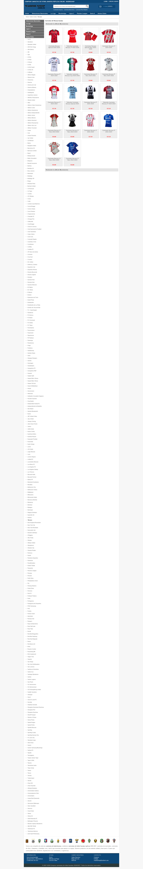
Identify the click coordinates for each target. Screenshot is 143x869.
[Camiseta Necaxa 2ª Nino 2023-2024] (72, 120)
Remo (29, 641)
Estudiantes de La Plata (33, 305)
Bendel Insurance (32, 163)
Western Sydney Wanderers (34, 823)
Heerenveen (30, 391)
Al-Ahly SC (30, 69)
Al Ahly (29, 57)
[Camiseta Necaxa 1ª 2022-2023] (90, 120)
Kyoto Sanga (30, 444)
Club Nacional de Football (34, 229)
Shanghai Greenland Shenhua (35, 707)
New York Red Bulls (32, 527)
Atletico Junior (31, 115)
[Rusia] (77, 841)
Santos (29, 677)
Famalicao (30, 312)
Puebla (29, 611)
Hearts (29, 388)
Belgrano (29, 161)
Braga (29, 181)
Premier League (82, 13)
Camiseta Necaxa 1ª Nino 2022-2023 (54, 159)
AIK (28, 52)
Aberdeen (30, 42)
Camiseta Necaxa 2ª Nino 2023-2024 (72, 131)
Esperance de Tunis (32, 297)
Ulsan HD (30, 783)
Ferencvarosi (30, 330)
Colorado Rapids (32, 239)
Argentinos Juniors (32, 95)
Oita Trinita (30, 537)
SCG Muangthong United (34, 689)
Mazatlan (29, 484)
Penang (29, 573)
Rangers (29, 621)
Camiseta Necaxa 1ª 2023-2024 (54, 103)
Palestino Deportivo (32, 558)
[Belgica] (95, 841)
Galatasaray (30, 350)
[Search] (87, 6)
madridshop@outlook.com (101, 860)
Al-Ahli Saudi (30, 67)
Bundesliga (62, 13)
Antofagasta (30, 92)
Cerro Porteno (31, 211)
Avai (28, 133)
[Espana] (27, 841)
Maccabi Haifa (31, 474)
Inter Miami (30, 408)
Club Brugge (30, 224)
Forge (29, 345)
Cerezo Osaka (31, 209)
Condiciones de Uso (32, 860)
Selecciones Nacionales (40, 13)
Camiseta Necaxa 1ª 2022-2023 (90, 131)
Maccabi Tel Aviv (31, 477)
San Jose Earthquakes (33, 664)
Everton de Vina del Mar (33, 307)
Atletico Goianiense (32, 110)
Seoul (29, 697)
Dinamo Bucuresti (32, 272)
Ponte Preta (30, 588)
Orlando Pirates (31, 550)
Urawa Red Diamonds (33, 798)
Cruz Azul (30, 257)
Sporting (29, 730)
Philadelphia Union (32, 580)
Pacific (29, 555)
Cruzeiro (29, 259)
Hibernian (30, 393)
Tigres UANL (30, 760)
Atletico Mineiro (31, 118)
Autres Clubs (102, 13)
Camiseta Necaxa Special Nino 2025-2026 (90, 47)
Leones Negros (31, 457)
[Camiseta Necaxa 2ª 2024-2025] (54, 64)
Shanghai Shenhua (32, 712)
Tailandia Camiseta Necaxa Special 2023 (72, 103)
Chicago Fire (30, 219)
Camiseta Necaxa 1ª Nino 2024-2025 (90, 74)
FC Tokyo (29, 325)
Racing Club (30, 618)
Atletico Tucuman (32, 128)
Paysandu (30, 568)
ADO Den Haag (31, 47)
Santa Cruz (30, 672)
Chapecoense (31, 214)
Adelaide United (31, 44)
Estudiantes (30, 302)
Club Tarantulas (31, 231)
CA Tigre (29, 191)
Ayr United (30, 138)
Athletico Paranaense (33, 97)
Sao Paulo (30, 682)
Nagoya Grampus (32, 512)
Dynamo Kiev (31, 279)
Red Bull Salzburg (32, 636)
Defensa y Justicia (32, 264)
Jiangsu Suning (31, 421)
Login (105, 1)
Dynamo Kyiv (31, 282)
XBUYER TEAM (31, 826)
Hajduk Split (30, 376)
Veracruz (29, 808)
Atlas (28, 102)
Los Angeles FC (31, 467)
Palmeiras (30, 560)
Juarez (29, 426)
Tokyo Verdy (30, 768)
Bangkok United (31, 145)
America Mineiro (31, 87)
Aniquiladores (31, 90)
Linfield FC (30, 459)
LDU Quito (30, 449)
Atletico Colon (31, 107)
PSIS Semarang (31, 606)
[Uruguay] (58, 841)
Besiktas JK (30, 168)
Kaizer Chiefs (31, 431)
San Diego (30, 661)
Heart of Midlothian (32, 386)
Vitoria (29, 813)
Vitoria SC (30, 816)
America (29, 82)
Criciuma (29, 254)
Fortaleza (29, 348)
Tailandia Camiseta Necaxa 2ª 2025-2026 (72, 46)
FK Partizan (30, 338)
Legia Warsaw (31, 451)
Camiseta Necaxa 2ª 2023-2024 (90, 103)
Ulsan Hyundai (31, 785)
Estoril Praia (30, 300)
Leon (28, 454)
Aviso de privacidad (32, 857)
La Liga (53, 13)
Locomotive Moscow (32, 462)
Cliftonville (30, 221)
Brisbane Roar (31, 183)
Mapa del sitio (75, 859)
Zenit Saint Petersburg (33, 833)
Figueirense (30, 335)
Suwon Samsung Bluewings (34, 747)
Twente (29, 780)
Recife (29, 631)
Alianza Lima (30, 77)
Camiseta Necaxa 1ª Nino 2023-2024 (54, 131)
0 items (106, 6)
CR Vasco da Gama (32, 252)
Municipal (30, 510)
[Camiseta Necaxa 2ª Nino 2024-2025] (108, 64)
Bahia (29, 143)
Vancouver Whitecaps (33, 803)
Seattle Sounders (32, 692)
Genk (28, 355)
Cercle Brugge (31, 206)
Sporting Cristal (31, 732)
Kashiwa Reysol (31, 436)
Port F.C (29, 593)
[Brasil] (39, 841)
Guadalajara (30, 365)
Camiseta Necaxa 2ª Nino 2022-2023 (72, 159)
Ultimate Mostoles (32, 788)
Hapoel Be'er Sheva (32, 378)
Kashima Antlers (31, 434)
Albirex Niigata (31, 75)
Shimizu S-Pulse (31, 717)
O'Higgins (30, 535)
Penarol (29, 575)
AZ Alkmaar (30, 140)
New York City (31, 525)
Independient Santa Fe (33, 403)
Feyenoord (30, 333)
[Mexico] (102, 841)
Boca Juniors (30, 171)
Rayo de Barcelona (32, 623)
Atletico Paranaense (32, 123)
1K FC (29, 39)
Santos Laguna (31, 679)
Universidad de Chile (33, 793)
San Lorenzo (30, 666)
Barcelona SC (31, 148)
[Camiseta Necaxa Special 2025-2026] (54, 36)
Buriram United (31, 186)
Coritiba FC (30, 249)
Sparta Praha (31, 725)
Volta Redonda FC (32, 818)
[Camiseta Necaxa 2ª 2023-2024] (90, 92)
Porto (28, 598)
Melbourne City (31, 487)
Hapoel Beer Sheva (32, 381)
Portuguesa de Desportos (34, 603)
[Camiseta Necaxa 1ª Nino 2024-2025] (90, 64)
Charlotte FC (30, 216)
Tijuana (29, 763)
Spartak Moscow (31, 727)
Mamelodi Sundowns (33, 482)
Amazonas (30, 80)
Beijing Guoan (31, 155)
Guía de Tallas (53, 860)
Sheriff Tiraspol (31, 715)
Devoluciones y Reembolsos (35, 859)
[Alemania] (33, 841)
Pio (28, 583)
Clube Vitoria (30, 234)
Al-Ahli (29, 64)
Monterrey (30, 502)
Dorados (29, 277)
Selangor (29, 694)
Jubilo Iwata (30, 429)
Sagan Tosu (30, 656)
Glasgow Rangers (32, 358)
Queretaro (30, 616)
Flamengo (30, 340)
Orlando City (30, 548)
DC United (30, 262)
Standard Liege (31, 740)
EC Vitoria (30, 290)
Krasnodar (30, 441)
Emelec (29, 295)
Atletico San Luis (31, 125)
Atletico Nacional (31, 120)
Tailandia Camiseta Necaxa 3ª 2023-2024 (108, 103)
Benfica (29, 166)
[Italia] (45, 841)
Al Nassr (29, 62)
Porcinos (29, 591)
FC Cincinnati (31, 320)
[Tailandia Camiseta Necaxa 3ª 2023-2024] (108, 92)
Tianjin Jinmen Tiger (32, 758)
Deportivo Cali (31, 267)
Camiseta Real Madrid (81, 9)
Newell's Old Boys (32, 532)
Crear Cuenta (113, 1)
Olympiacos (30, 545)
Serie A (92, 13)
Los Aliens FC (31, 464)
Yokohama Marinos (32, 831)
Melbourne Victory (32, 489)
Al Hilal (29, 59)
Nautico (29, 517)
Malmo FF (30, 479)
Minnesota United (32, 497)
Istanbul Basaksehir (32, 411)
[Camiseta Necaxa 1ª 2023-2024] (54, 92)
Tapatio (29, 753)
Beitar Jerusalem (31, 158)
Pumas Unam (31, 613)
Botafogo (29, 176)
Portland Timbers (32, 596)
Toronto (29, 775)
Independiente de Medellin (34, 406)
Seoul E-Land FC (32, 699)
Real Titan (30, 629)
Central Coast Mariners (33, 204)
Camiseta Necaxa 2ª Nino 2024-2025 (108, 74)
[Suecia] (89, 841)
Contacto (96, 857)
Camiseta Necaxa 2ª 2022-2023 (108, 131)
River (28, 646)
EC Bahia (30, 287)
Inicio (27, 13)
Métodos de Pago (54, 859)
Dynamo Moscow (32, 284)
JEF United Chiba (32, 416)
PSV (28, 608)
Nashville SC (30, 515)
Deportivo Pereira (32, 269)
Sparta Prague (31, 722)
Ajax (28, 54)
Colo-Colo (30, 236)
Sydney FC (30, 750)
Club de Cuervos (31, 226)
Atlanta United (31, 100)
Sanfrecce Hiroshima (33, 669)
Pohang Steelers (31, 586)
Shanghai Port (31, 709)
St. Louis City (30, 737)
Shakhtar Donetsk (32, 704)
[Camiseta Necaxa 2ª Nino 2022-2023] (72, 148)
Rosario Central (31, 649)
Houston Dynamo (32, 398)
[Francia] (70, 841)
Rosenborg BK (31, 651)
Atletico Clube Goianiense (34, 105)
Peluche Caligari (31, 570)
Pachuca (29, 553)
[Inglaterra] (64, 841)
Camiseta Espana (58, 9)
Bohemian (30, 173)
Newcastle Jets (31, 530)
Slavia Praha (30, 720)
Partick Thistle (31, 565)
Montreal (29, 505)
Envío (50, 857)
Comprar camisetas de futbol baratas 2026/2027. (66, 865)
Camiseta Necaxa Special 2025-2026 (54, 46)
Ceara (29, 198)
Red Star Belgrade (32, 639)
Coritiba (29, 247)
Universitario (30, 796)
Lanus (29, 446)
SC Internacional (31, 687)
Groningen (30, 363)
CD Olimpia (30, 196)
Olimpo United (31, 543)
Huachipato (30, 401)
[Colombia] (83, 841)
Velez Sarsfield (31, 806)
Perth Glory (30, 578)
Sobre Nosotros (76, 857)
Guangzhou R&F (31, 370)
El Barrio (29, 292)
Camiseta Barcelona (69, 9)
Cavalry (29, 193)
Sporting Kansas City (33, 735)
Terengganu (30, 755)
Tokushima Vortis (31, 765)
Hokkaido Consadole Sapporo (35, 396)
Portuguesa (30, 601)
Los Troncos (30, 472)
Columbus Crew (31, 241)
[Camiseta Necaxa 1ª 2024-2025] (108, 36)
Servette (29, 702)
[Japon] (108, 841)
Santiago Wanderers (32, 674)
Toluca (29, 773)
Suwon (29, 745)
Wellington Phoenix (32, 821)
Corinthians (30, 244)
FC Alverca (30, 315)
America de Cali (31, 85)
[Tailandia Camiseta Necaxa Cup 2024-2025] (72, 64)
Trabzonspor (30, 778)
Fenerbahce (30, 327)
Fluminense (30, 343)
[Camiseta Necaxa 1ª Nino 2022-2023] (54, 148)
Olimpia (29, 540)
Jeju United (30, 419)
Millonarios (30, 494)
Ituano (29, 414)
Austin (29, 130)
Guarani (29, 373)
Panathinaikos (31, 563)
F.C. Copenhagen (32, 310)
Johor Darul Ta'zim (32, 424)
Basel (29, 153)
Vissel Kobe (30, 811)
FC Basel (29, 317)
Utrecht (29, 801)
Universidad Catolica (33, 790)
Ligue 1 (71, 13)
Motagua (29, 507)
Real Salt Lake (31, 626)
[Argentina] (52, 841)
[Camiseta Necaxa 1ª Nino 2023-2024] (54, 120)
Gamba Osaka (31, 353)
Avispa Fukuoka (31, 135)
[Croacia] (114, 841)
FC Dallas (30, 322)
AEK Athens (30, 49)
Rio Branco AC (31, 644)
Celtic (29, 201)
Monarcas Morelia (32, 500)
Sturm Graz (30, 742)
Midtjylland (30, 492)
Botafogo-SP (30, 178)
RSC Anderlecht (31, 654)
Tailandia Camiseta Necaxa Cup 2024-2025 (72, 74)
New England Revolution (34, 522)
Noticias (74, 860)
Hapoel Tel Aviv (31, 383)
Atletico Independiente (33, 112)
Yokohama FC (31, 828)
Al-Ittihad (29, 72)
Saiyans (29, 659)
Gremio (29, 360)
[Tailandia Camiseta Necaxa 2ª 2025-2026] (72, 36)
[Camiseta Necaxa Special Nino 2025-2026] (90, 36)
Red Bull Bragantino (32, 634)
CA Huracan (30, 188)
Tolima (29, 770)
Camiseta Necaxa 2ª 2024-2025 (54, 74)
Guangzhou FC (31, 368)
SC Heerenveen (31, 684)
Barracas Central (31, 150)
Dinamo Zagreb (31, 274)
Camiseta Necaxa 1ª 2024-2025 (108, 46)
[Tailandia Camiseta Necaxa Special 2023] (72, 92)
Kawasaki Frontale (32, 439)
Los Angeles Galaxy (32, 469)
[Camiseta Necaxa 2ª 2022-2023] (108, 120)
